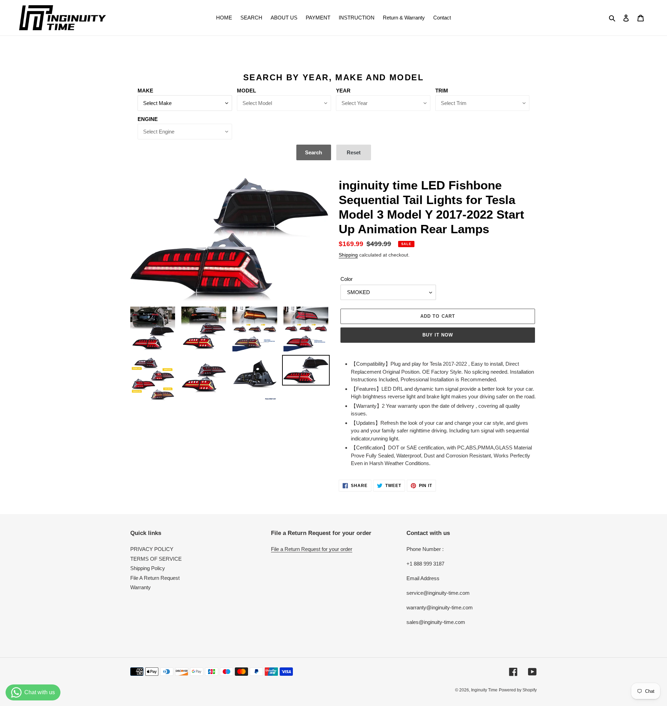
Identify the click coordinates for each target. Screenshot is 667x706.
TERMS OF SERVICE (156, 559)
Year (343, 91)
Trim (441, 91)
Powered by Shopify (518, 690)
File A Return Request (155, 578)
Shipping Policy (147, 568)
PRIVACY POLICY (151, 549)
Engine (148, 119)
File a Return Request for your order (311, 549)
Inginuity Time (484, 690)
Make (145, 91)
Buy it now (437, 335)
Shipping (348, 255)
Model (246, 91)
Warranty (140, 587)
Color (346, 279)
